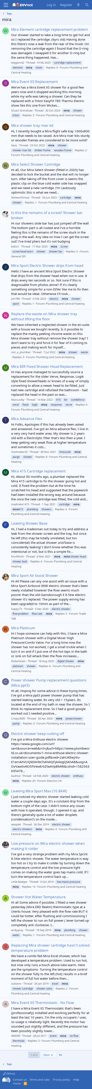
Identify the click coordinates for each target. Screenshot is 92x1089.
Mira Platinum (23, 627)
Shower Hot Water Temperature (38, 896)
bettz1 (15, 246)
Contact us (20, 1079)
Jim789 (15, 299)
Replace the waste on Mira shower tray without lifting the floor (44, 316)
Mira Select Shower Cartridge (35, 164)
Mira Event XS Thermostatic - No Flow (42, 1002)
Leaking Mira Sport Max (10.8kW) (39, 790)
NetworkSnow (20, 197)
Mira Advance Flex (26, 418)
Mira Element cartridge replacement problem (49, 29)
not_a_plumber (21, 352)
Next (46, 1055)
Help (76, 1079)
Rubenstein (18, 661)
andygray (17, 930)
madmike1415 (20, 504)
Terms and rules (40, 1079)
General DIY (18, 256)
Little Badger (19, 882)
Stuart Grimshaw (22, 110)
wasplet (16, 824)
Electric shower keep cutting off (37, 733)
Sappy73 (16, 609)
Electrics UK (54, 781)
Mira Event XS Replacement (34, 81)
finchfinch (17, 556)
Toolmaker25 (19, 452)
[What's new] (78, 5)
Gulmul (15, 776)
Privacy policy (61, 1079)
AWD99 (15, 1036)
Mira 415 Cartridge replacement (38, 471)
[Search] (87, 5)
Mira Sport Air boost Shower (34, 575)
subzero (16, 983)
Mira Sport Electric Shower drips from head (47, 265)
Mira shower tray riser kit (32, 125)
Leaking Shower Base (29, 523)
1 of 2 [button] (34, 1055)
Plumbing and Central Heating (65, 115)
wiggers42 (17, 62)
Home (17, 1083)
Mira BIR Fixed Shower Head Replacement (47, 366)
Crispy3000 (18, 718)
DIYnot (10, 1073)
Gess (14, 145)
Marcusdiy (17, 400)
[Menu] (6, 5)
